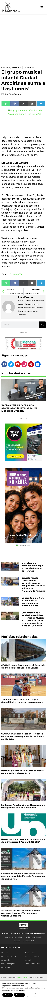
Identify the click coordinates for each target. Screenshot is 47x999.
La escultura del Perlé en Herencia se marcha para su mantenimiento (33, 602)
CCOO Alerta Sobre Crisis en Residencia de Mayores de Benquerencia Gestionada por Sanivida (22, 736)
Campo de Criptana (8, 964)
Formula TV (16, 274)
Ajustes (31, 995)
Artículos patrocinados (13, 937)
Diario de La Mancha (32, 956)
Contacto (17, 941)
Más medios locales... (33, 964)
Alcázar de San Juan (8, 956)
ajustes (22, 990)
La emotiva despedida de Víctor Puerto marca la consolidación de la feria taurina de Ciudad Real (23, 876)
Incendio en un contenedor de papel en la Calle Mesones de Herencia (32, 567)
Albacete (4, 953)
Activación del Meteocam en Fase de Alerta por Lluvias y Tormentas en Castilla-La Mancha (20, 913)
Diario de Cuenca (31, 953)
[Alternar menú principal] (42, 7)
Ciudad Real (5, 967)
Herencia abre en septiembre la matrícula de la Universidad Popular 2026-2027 (23, 840)
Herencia (28, 960)
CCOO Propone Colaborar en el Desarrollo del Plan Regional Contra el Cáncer (23, 666)
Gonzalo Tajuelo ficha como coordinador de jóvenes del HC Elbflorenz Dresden (19, 408)
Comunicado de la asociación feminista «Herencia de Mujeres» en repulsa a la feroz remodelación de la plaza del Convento (33, 619)
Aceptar (7, 995)
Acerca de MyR (28, 941)
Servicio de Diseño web (32, 937)
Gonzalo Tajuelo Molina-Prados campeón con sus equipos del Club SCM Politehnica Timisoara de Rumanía (33, 584)
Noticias (16, 67)
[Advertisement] (23, 39)
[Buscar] (42, 324)
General (5, 67)
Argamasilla (5, 960)
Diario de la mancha (36, 933)
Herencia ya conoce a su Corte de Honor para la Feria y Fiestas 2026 (22, 772)
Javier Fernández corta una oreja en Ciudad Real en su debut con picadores (22, 700)
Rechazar (19, 995)
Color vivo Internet (21, 977)
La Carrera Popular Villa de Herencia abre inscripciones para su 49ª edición (23, 806)
